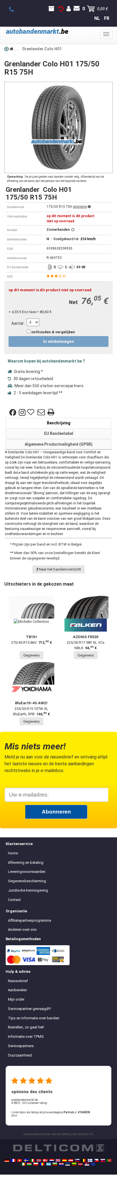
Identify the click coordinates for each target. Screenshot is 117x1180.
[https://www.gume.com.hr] (61, 1164)
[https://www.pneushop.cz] (96, 1160)
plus (14, 1115)
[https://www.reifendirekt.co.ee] (67, 1164)
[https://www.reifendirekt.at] (70, 1160)
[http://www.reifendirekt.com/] (93, 1164)
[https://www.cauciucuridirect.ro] (42, 1164)
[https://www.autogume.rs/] (87, 1164)
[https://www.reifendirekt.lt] (74, 1164)
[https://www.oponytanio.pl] (36, 1164)
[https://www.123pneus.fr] (13, 1160)
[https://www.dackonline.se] (26, 1160)
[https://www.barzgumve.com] (55, 1164)
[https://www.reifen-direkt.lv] (80, 1164)
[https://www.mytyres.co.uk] (58, 1160)
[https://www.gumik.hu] (29, 1164)
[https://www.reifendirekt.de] (7, 1160)
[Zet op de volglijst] (31, 412)
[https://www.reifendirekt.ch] (19, 1160)
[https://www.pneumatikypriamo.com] (103, 1160)
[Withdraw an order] (61, 8)
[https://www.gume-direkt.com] (77, 1160)
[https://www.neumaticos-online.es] (64, 1160)
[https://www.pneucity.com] (109, 1160)
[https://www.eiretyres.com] (23, 1164)
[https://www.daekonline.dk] (45, 1160)
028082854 (14, 9)
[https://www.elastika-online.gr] (48, 1164)
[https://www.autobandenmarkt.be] (83, 1160)
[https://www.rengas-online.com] (90, 1160)
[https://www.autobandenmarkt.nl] (51, 1160)
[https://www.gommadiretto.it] (32, 1160)
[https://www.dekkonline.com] (39, 1160)
